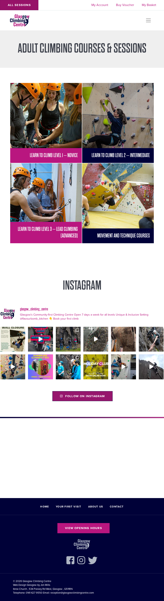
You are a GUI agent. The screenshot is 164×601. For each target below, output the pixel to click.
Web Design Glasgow (25, 585)
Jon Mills (45, 585)
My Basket (149, 5)
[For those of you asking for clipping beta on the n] (95, 339)
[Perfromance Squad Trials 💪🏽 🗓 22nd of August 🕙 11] (40, 339)
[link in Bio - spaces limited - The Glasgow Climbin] (40, 366)
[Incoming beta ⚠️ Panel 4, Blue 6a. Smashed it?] (12, 366)
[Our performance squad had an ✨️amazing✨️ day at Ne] (68, 366)
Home (44, 506)
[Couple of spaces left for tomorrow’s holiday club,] (95, 366)
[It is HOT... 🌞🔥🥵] (151, 366)
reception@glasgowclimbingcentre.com (72, 592)
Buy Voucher (125, 5)
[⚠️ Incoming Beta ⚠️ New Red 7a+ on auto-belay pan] (123, 366)
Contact (117, 506)
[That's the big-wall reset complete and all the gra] (123, 339)
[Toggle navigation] (148, 20)
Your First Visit (68, 506)
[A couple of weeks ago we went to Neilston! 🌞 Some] (68, 339)
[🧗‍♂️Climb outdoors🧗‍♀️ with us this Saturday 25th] (151, 339)
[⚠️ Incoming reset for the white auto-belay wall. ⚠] (12, 339)
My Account (99, 5)
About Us (95, 506)
